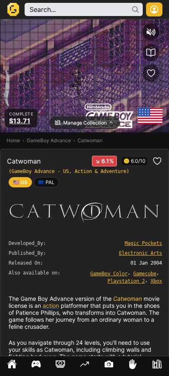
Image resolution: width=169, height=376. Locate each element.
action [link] (51, 305)
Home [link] (13, 140)
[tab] (12, 366)
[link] (46, 182)
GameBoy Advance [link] (49, 140)
